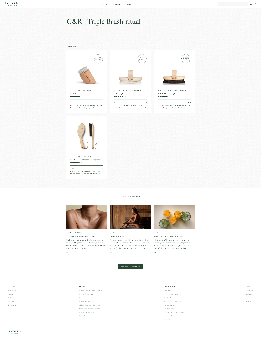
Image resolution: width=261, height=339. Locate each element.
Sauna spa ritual (117, 236)
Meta (247, 298)
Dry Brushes (12, 305)
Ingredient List (168, 319)
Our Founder (168, 298)
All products (12, 290)
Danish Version (83, 316)
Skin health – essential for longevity (82, 236)
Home (68, 28)
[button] (75, 97)
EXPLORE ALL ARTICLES (130, 267)
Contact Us (82, 298)
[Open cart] (255, 4)
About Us (167, 290)
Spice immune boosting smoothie (169, 236)
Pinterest (249, 301)
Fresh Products (169, 308)
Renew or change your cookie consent (90, 290)
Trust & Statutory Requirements (174, 312)
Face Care (11, 294)
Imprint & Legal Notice (86, 294)
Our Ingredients (169, 305)
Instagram (249, 294)
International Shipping (86, 301)
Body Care (11, 298)
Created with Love (169, 316)
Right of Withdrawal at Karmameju (89, 305)
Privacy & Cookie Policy (86, 312)
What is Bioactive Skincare (172, 301)
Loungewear (12, 301)
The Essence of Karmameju (172, 294)
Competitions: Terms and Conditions (90, 308)
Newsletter (249, 290)
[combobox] (233, 4)
